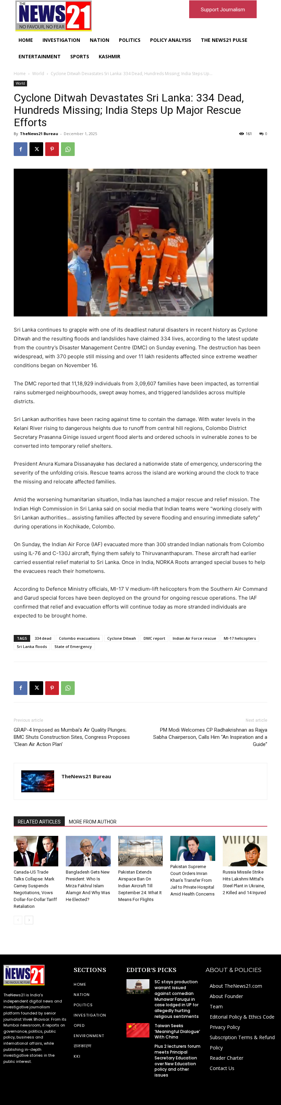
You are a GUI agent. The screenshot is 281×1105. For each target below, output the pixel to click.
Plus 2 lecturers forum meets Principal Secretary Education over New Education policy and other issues (177, 1060)
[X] (36, 149)
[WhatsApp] (68, 149)
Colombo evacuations (79, 638)
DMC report (154, 638)
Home (20, 73)
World (38, 73)
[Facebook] (20, 149)
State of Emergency (73, 646)
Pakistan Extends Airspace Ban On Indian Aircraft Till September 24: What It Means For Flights (140, 885)
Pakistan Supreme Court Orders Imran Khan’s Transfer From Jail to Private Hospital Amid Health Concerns (192, 880)
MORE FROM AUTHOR (93, 822)
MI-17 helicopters (240, 638)
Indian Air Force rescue (194, 638)
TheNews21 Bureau (39, 133)
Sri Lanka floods (32, 646)
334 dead (43, 638)
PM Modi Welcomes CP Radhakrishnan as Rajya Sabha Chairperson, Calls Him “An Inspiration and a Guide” (210, 737)
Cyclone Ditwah (121, 638)
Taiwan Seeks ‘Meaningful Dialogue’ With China (177, 1031)
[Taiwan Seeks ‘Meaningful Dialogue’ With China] (137, 1030)
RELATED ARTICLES (39, 822)
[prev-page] (18, 920)
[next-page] (29, 920)
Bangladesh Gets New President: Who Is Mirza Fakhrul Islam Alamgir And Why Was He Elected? (88, 885)
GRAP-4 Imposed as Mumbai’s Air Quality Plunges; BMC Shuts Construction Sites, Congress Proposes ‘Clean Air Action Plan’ (72, 737)
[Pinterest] (52, 149)
